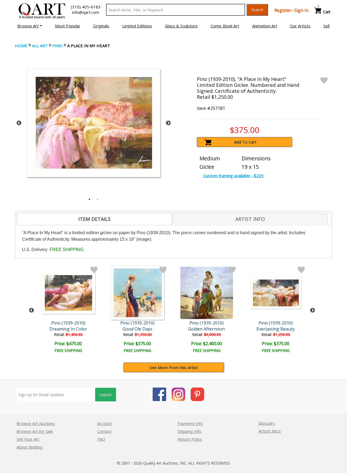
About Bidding (30, 447)
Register (282, 10)
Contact (104, 431)
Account (104, 423)
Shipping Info (189, 431)
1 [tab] (89, 199)
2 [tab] (97, 199)
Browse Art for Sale (35, 431)
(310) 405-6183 (86, 6)
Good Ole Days (137, 329)
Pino (57, 45)
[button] (29, 25)
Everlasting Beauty (275, 329)
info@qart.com (85, 12)
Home (21, 45)
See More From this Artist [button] (174, 367)
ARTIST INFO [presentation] (250, 219)
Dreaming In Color (68, 329)
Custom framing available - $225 (233, 175)
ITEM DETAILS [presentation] (94, 219)
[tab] (94, 219)
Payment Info (190, 423)
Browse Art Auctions (36, 423)
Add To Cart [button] (245, 142)
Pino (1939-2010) (68, 323)
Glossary (266, 423)
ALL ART (40, 45)
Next (168, 123)
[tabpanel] (94, 123)
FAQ (101, 439)
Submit (105, 394)
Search (257, 9)
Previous (19, 123)
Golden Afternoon (206, 329)
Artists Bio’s (269, 431)
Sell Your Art (28, 439)
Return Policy (190, 439)
